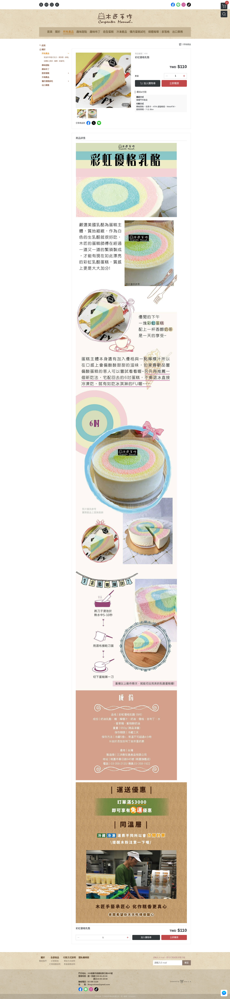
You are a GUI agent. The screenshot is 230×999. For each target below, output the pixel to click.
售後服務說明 (69, 964)
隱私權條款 (84, 958)
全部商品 (55, 958)
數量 (137, 76)
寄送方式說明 (69, 961)
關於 (43, 958)
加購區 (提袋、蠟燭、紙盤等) (54, 61)
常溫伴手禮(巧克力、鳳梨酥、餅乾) (56, 57)
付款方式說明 (69, 958)
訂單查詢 (55, 961)
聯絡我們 (43, 961)
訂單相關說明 (54, 964)
